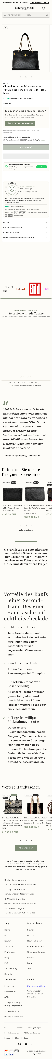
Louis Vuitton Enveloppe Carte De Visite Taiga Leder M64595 (35, 507)
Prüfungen (9, 952)
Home (7, 930)
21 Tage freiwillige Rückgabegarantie (13, 1004)
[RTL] (32, 212)
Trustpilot (30, 913)
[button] (26, 156)
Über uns (31, 935)
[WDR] (22, 212)
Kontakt (8, 974)
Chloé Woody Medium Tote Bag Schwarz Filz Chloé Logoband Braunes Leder (35, 820)
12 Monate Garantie (33, 209)
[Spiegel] (42, 212)
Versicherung (10, 968)
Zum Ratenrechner (39, 2)
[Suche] (47, 14)
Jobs (29, 968)
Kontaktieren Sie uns (37, 986)
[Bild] (6, 215)
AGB (6, 997)
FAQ (6, 963)
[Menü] (5, 8)
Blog (6, 957)
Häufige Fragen (34, 941)
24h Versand (9, 209)
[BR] (16, 212)
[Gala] (10, 215)
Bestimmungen (26, 894)
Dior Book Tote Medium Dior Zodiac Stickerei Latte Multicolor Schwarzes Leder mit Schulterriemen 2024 (12, 823)
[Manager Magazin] (18, 215)
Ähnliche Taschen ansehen (20, 123)
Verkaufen (9, 946)
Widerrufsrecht (11, 1011)
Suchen (30, 930)
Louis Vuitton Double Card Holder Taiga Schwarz (12, 506)
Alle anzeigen (26, 530)
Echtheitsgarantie (35, 946)
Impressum (9, 986)
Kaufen (7, 941)
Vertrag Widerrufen (13, 1017)
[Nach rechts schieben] (31, 77)
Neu (6, 935)
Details (43, 140)
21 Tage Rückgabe (20, 209)
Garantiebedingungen (12, 202)
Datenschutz (10, 992)
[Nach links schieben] (20, 77)
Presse (30, 957)
